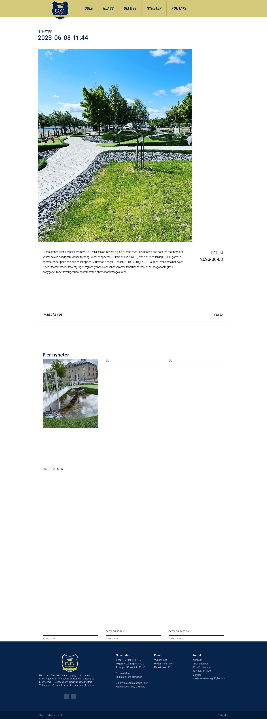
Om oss (130, 8)
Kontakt (179, 8)
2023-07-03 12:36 (53, 469)
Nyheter (154, 8)
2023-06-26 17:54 (179, 631)
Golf (89, 8)
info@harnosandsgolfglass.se (209, 678)
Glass (108, 8)
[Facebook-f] (66, 696)
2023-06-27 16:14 (115, 631)
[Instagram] (73, 696)
